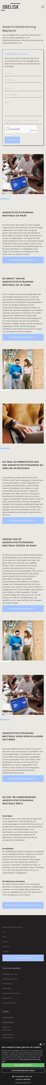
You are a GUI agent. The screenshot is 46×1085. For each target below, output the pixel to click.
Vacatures (6, 946)
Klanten (5, 942)
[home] (10, 7)
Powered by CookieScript (23, 1083)
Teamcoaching (7, 984)
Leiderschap (6, 988)
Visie (4, 932)
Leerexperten (7, 998)
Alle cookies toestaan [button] (23, 1065)
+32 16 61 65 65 (7, 1017)
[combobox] (41, 1044)
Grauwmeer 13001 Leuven (7, 1028)
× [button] (43, 1044)
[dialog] (23, 1063)
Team (4, 937)
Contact (5, 951)
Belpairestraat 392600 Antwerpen (8, 1036)
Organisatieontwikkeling (11, 993)
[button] (42, 7)
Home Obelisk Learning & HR (12, 927)
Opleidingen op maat (10, 974)
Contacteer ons (23, 958)
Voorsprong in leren (9, 1003)
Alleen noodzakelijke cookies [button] (23, 1070)
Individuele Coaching (9, 979)
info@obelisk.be (8, 1022)
